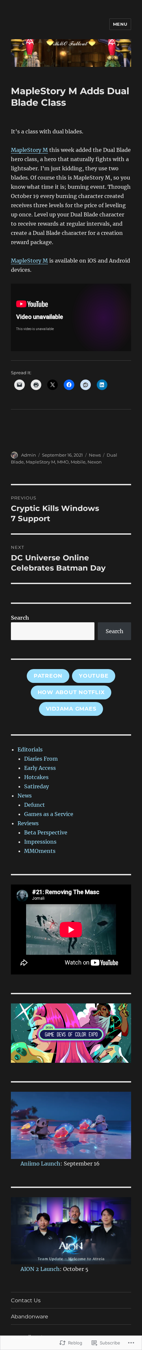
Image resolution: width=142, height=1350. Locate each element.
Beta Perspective (45, 832)
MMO (63, 461)
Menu (120, 24)
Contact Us (26, 1300)
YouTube (93, 676)
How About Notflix (71, 692)
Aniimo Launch (40, 1163)
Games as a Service (48, 814)
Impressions (40, 841)
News (95, 455)
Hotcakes (36, 777)
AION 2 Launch (40, 1269)
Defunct (34, 805)
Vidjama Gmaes (71, 709)
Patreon (48, 676)
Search (20, 617)
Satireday (36, 786)
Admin (28, 455)
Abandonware (29, 1316)
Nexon (95, 461)
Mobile (78, 461)
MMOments (39, 851)
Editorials (30, 749)
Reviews (28, 823)
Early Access (40, 768)
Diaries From (41, 758)
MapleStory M (29, 150)
